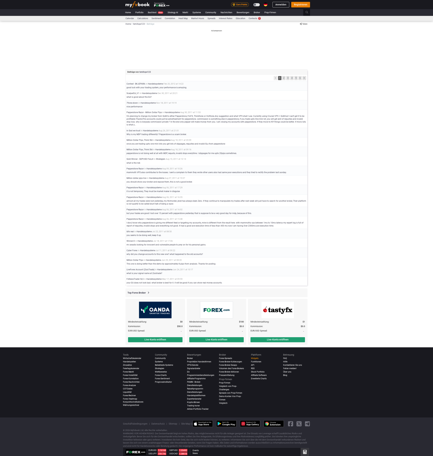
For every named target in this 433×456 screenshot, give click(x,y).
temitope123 (145, 72)
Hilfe (285, 362)
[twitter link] (299, 424)
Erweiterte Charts (259, 378)
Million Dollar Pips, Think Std (140, 140)
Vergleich (223, 403)
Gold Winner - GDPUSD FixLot (140, 159)
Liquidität (127, 392)
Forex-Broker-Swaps (228, 365)
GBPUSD (173, 450)
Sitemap (173, 423)
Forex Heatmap (130, 399)
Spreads (211, 18)
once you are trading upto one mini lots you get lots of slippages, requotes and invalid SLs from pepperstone (176, 144)
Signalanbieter (193, 368)
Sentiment (156, 18)
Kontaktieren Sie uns (292, 365)
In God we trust (133, 130)
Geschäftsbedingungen (135, 423)
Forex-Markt (128, 372)
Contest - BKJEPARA (136, 84)
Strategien (160, 159)
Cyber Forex (132, 250)
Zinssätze (127, 365)
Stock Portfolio (258, 372)
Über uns (287, 372)
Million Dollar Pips (135, 260)
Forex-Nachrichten (131, 382)
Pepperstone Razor (135, 168)
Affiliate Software (259, 375)
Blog (285, 375)
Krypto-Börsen (193, 402)
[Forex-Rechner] (305, 452)
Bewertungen (243, 12)
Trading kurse (193, 405)
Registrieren (300, 4)
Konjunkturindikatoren (133, 402)
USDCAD (173, 453)
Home (128, 12)
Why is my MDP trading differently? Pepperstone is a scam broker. (157, 134)
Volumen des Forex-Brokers (231, 368)
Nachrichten (226, 12)
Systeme (196, 12)
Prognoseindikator (163, 382)
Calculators (142, 18)
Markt (185, 12)
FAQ (285, 358)
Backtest (155, 12)
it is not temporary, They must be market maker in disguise (153, 191)
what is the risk (133, 163)
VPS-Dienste (192, 365)
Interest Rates (225, 18)
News (195, 453)
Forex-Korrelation (131, 378)
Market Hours (197, 18)
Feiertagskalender (131, 368)
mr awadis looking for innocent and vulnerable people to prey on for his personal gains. (166, 245)
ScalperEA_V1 (133, 93)
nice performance (134, 106)
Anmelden (280, 4)
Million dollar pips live (136, 178)
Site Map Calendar (190, 423)
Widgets (254, 358)
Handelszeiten (129, 362)
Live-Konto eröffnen (155, 339)
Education (240, 18)
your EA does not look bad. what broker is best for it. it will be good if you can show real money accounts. (174, 283)
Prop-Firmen (270, 12)
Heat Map (183, 18)
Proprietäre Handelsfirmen (199, 362)
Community (210, 12)
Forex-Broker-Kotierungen (230, 362)
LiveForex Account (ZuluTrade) (140, 269)
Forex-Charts (161, 375)
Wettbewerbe (161, 372)
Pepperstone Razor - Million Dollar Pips (144, 112)
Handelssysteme (155, 84)
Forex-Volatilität (130, 375)
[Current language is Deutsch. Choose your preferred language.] (265, 4)
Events (196, 450)
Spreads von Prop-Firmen (230, 393)
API (252, 365)
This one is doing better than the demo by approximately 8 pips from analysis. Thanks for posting (171, 264)
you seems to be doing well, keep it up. (144, 235)
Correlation (170, 18)
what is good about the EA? (139, 97)
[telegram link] (307, 424)
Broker (257, 12)
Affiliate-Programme (196, 378)
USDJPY (153, 453)
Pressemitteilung (226, 375)
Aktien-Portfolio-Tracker (198, 409)
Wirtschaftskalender (132, 358)
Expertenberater (194, 399)
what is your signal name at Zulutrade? (144, 273)
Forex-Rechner (129, 395)
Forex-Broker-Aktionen (229, 372)
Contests (254, 18)
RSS (253, 368)
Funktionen (256, 362)
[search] (308, 12)
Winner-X (131, 241)
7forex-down (132, 103)
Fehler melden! (290, 368)
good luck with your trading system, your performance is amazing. (157, 87)
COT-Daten (128, 389)
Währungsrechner (131, 405)
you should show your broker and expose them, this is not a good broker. (159, 182)
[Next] (304, 78)
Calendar (130, 18)
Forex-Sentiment (162, 378)
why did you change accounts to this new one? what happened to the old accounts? (165, 254)
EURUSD (153, 450)
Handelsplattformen (196, 395)
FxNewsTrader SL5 (135, 279)
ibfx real (130, 231)
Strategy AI (173, 12)
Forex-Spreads (225, 358)
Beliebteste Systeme (164, 365)
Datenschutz (158, 423)
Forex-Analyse (129, 385)
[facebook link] (290, 424)
